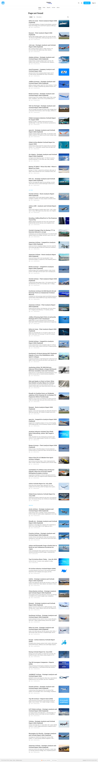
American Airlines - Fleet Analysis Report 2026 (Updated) (42, 305)
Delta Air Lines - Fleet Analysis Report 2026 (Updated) (42, 330)
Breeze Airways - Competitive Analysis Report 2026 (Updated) (41, 267)
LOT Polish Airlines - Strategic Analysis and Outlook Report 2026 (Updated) (43, 710)
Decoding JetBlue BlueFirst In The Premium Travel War (43, 219)
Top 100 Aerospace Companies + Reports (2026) (41, 663)
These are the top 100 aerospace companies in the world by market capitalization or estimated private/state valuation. (42, 666)
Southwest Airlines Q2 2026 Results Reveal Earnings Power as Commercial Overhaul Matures (42, 292)
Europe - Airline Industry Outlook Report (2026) (42, 640)
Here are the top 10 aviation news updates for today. (41, 561)
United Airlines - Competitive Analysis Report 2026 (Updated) (41, 342)
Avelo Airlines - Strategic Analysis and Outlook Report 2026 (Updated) (41, 510)
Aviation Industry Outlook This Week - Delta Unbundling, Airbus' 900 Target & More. (41, 433)
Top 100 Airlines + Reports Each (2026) (41, 699)
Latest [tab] (31, 17)
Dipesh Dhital (37, 27)
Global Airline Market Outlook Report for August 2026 (42, 143)
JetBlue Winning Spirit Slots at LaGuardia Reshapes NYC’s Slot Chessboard (42, 318)
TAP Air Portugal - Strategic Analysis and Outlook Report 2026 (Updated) (42, 106)
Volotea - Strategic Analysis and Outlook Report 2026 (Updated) (42, 722)
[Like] (29, 29)
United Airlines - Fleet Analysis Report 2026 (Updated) (43, 279)
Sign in (94, 3)
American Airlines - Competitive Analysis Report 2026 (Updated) (42, 243)
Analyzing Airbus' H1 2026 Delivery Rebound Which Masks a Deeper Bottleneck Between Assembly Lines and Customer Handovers (42, 369)
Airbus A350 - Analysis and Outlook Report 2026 (42, 206)
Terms (14, 760)
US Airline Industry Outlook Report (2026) (42, 568)
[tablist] (35, 17)
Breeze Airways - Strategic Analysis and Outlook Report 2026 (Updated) (41, 94)
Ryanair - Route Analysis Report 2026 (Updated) (41, 408)
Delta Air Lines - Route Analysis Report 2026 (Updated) (43, 21)
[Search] (78, 3)
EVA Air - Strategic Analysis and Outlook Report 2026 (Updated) (42, 179)
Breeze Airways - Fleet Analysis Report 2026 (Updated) (43, 446)
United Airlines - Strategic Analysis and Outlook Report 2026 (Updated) (41, 687)
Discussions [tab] (38, 17)
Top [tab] (34, 17)
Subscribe (87, 3)
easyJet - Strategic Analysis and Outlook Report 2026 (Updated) (42, 131)
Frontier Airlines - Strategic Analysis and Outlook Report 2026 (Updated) (42, 534)
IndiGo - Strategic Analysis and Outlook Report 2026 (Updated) (41, 579)
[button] (40, 7)
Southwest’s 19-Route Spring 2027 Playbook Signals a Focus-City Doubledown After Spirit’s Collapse (43, 355)
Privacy (11, 760)
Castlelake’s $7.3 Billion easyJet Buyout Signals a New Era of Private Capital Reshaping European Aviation (41, 471)
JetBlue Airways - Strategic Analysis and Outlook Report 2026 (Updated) (42, 82)
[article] (49, 24)
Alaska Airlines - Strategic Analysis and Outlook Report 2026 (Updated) (41, 58)
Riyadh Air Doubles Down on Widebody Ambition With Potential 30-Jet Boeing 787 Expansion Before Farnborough (42, 395)
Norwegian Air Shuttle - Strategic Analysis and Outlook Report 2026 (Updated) (42, 734)
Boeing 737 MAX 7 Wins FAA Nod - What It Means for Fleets (42, 167)
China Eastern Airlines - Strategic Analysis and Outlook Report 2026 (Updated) (42, 592)
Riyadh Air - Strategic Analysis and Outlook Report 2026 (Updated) (43, 522)
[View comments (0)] (38, 29)
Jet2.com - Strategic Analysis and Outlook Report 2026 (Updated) (42, 46)
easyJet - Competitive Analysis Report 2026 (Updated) (43, 420)
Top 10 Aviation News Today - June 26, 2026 (43, 559)
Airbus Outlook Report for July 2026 (40, 483)
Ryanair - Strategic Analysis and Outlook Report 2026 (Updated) (42, 604)
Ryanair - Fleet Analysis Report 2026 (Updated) (40, 33)
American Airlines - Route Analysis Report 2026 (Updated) (42, 255)
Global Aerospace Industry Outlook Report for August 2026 (42, 118)
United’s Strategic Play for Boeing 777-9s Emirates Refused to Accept (42, 231)
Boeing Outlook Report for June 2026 (40, 652)
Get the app (54, 760)
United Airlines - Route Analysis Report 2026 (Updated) (41, 194)
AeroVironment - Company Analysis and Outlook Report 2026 (42, 70)
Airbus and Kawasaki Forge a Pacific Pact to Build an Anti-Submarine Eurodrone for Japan (43, 547)
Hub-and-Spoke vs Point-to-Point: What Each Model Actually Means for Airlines (41, 382)
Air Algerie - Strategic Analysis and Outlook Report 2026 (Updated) (43, 155)
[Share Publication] (81, 3)
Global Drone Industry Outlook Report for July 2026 (42, 495)
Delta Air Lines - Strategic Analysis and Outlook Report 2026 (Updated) (41, 628)
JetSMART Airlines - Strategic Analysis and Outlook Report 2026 (43, 675)
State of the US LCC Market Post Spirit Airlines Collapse (41, 458)
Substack (84, 760)
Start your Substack (46, 760)
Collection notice (19, 760)
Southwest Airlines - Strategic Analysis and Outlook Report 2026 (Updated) (43, 616)
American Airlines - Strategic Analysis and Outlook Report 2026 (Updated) (42, 746)
